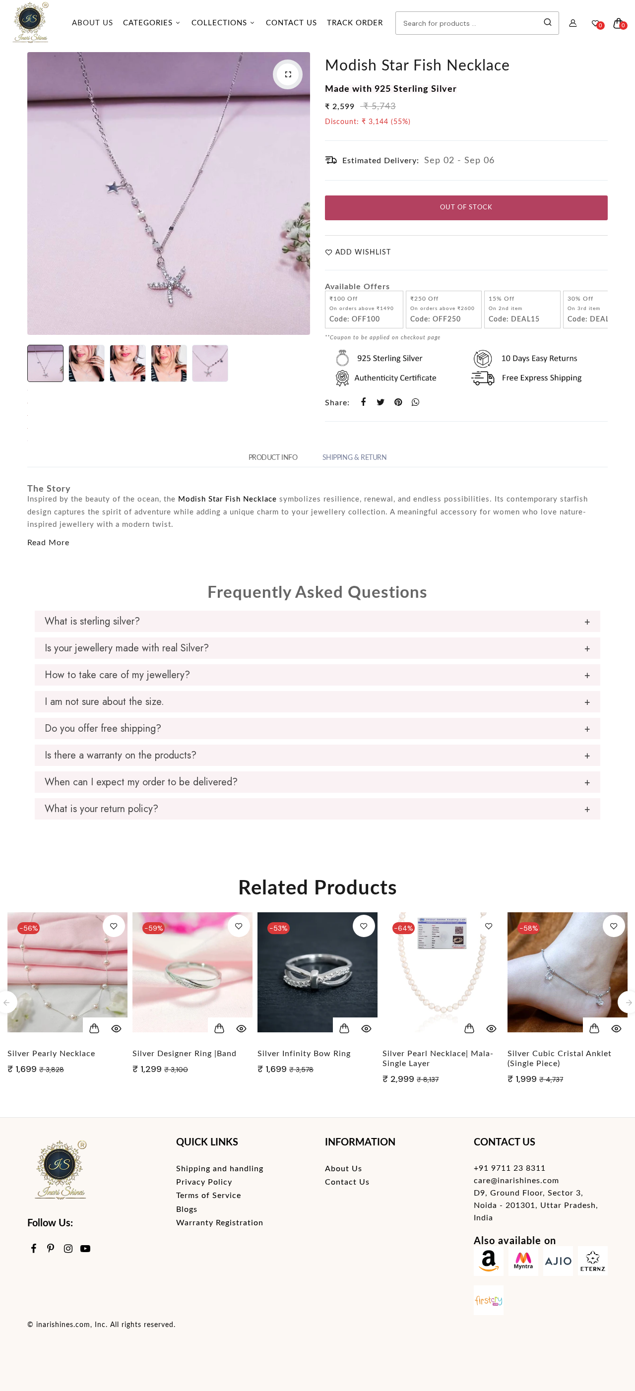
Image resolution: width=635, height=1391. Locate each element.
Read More (48, 543)
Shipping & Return (354, 457)
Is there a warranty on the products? (120, 755)
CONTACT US (291, 23)
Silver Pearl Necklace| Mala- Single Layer (313, 1059)
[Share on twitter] (381, 402)
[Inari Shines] (29, 23)
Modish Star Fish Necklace (417, 66)
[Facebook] (33, 1249)
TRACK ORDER (355, 23)
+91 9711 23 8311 (510, 1168)
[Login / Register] (573, 23)
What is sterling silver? (92, 621)
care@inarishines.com (516, 1181)
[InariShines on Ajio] (558, 1263)
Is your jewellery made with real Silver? (127, 648)
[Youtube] (85, 1249)
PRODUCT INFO (273, 457)
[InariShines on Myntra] (523, 1263)
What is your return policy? (101, 809)
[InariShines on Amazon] (489, 1263)
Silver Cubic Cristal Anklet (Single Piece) (434, 1059)
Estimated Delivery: (380, 161)
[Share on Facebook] (363, 402)
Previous (37, 193)
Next (300, 193)
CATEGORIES (149, 23)
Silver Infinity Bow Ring (179, 1054)
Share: (337, 403)
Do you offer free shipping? (103, 728)
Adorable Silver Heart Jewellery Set (550, 1059)
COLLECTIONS (220, 23)
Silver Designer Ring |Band (59, 1054)
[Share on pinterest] (398, 402)
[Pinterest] (51, 1249)
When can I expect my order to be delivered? (141, 782)
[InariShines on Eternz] (593, 1263)
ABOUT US (92, 23)
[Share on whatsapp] (415, 402)
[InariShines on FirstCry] (489, 1302)
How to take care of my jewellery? (117, 675)
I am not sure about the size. (104, 702)
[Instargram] (68, 1249)
